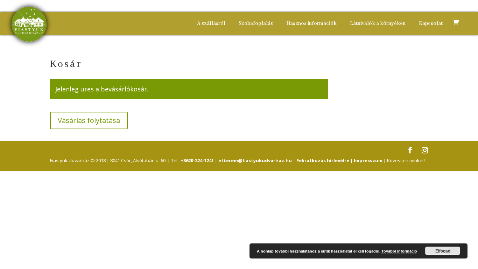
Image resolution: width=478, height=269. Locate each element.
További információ (399, 251)
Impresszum (368, 160)
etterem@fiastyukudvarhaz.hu (255, 160)
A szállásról (211, 23)
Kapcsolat (431, 23)
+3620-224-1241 (197, 160)
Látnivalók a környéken (378, 23)
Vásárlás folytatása (89, 120)
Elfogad (442, 251)
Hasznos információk (311, 23)
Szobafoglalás (256, 23)
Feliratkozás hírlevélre (322, 160)
